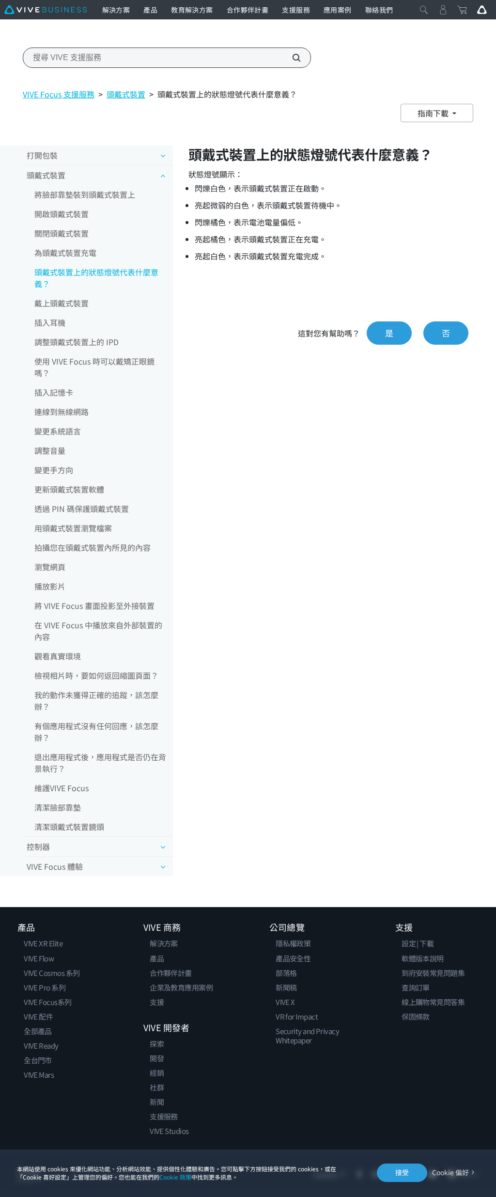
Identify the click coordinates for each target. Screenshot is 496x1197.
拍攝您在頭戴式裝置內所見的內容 (92, 547)
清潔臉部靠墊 (57, 807)
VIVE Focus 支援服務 (58, 94)
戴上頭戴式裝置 (61, 303)
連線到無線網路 (61, 411)
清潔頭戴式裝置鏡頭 (69, 826)
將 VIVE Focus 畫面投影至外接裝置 (94, 605)
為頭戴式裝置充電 (65, 252)
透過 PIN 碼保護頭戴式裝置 (81, 508)
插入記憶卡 (53, 392)
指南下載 (434, 113)
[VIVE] (45, 10)
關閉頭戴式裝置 (61, 233)
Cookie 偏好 (450, 1172)
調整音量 (49, 450)
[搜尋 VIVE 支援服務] (291, 57)
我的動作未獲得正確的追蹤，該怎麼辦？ (96, 700)
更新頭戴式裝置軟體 (69, 489)
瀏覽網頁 (49, 567)
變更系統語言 (57, 431)
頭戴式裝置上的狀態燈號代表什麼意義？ (96, 277)
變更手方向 (53, 470)
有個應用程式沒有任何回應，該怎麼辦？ (96, 731)
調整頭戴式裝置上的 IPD (76, 342)
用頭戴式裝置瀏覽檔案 (73, 528)
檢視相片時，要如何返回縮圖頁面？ (96, 675)
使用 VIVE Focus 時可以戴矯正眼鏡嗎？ (94, 367)
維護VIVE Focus (61, 788)
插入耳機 (49, 322)
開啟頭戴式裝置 (61, 214)
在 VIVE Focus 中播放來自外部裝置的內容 (98, 630)
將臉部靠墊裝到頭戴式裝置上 (84, 194)
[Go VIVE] (482, 9)
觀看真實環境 (57, 656)
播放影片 (49, 586)
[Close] (424, 9)
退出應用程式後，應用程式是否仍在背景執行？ (100, 762)
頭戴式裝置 (126, 94)
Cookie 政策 (175, 1177)
